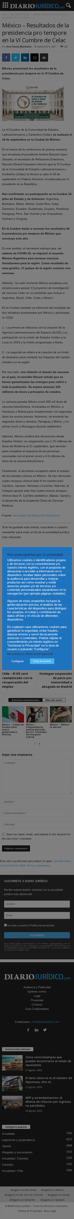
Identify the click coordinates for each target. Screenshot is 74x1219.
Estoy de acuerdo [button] (42, 661)
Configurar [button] (18, 661)
